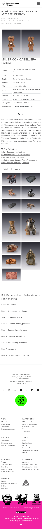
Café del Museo (6, 469)
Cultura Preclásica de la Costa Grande (15, 155)
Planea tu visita (6, 422)
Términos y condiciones (11, 508)
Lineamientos (5, 424)
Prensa (3, 481)
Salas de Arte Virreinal (29, 424)
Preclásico (20, 157)
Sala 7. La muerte (8, 349)
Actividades (5, 427)
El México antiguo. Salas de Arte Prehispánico (15, 21)
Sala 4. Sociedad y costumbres (24, 99)
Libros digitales (6, 443)
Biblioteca (4, 467)
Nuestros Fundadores (29, 464)
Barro (19, 163)
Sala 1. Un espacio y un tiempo (14, 311)
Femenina (5, 163)
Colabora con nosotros (9, 484)
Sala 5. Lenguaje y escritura (13, 337)
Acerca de (25, 462)
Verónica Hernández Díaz (23, 106)
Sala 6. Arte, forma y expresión (14, 343)
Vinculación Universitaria (30, 450)
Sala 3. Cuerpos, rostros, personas (15, 324)
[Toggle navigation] (37, 3)
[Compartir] (19, 114)
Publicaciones (27, 443)
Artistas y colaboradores (30, 469)
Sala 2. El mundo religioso (12, 318)
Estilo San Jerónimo (8, 157)
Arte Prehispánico (10, 149)
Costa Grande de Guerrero (11, 160)
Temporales (26, 431)
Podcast (25, 445)
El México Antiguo (28, 422)
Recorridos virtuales (8, 445)
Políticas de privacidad (31, 508)
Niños (24, 441)
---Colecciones (11, 18)
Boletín (3, 486)
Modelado (25, 163)
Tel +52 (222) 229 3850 (21, 379)
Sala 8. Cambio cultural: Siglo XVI (15, 356)
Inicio (3, 18)
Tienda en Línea (6, 464)
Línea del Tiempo (8, 305)
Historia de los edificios (30, 467)
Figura (24, 160)
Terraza (3, 462)
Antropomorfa (32, 160)
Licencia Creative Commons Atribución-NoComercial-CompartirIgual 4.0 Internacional (21, 520)
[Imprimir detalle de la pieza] (22, 114)
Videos (24, 453)
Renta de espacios (7, 472)
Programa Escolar (28, 448)
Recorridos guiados (8, 429)
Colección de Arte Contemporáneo (28, 428)
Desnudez (13, 163)
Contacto (4, 488)
